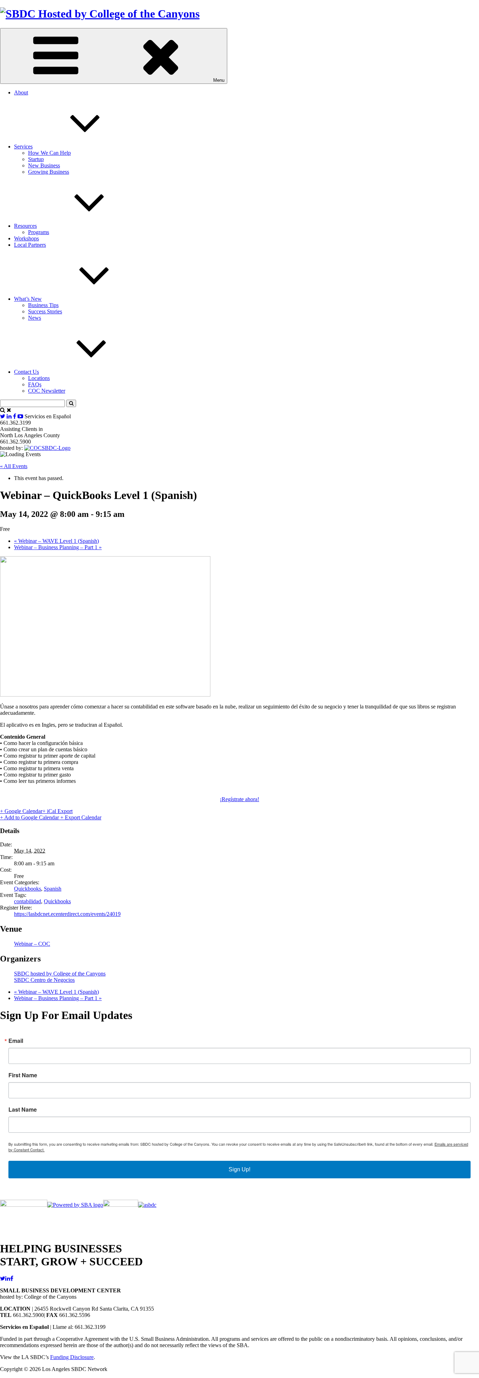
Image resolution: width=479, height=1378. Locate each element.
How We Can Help (49, 153)
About (21, 92)
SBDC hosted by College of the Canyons (60, 974)
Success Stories (45, 311)
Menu (218, 80)
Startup (36, 159)
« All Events (13, 466)
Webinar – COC (32, 944)
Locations (39, 378)
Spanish (52, 889)
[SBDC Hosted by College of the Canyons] (100, 13)
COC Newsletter (46, 391)
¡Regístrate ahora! (239, 799)
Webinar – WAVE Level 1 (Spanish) (56, 541)
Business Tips (43, 305)
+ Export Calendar (80, 817)
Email (15, 1041)
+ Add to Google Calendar (30, 817)
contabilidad (27, 901)
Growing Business (48, 172)
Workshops (26, 238)
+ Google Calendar (21, 811)
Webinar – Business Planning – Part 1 (58, 547)
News (34, 318)
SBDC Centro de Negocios (44, 980)
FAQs (34, 384)
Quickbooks (27, 889)
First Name (22, 1075)
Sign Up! (239, 1169)
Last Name (22, 1109)
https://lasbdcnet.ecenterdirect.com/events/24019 (67, 914)
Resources (25, 226)
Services (23, 146)
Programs (38, 232)
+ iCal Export (57, 811)
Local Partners (30, 245)
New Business (44, 165)
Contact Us (26, 372)
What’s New (28, 299)
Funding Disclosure (72, 1357)
